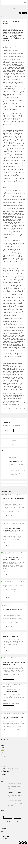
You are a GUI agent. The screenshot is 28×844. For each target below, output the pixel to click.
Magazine (3, 756)
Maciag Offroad (4, 838)
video (17, 821)
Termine (3, 754)
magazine (8, 817)
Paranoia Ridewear (5, 834)
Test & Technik (4, 752)
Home (2, 745)
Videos (2, 749)
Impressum (3, 773)
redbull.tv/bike (16, 404)
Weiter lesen (8, 430)
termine (8, 821)
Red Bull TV (10, 124)
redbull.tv (15, 398)
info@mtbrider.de (5, 771)
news (17, 817)
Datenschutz (4, 774)
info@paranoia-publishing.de (8, 770)
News (2, 747)
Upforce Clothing (5, 836)
